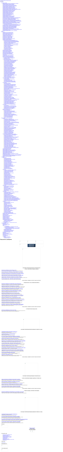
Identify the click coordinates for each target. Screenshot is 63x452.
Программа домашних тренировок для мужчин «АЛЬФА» (9, 21)
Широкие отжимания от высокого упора (8, 190)
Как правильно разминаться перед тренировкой (9, 68)
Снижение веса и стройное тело (6, 435)
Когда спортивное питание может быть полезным (9, 81)
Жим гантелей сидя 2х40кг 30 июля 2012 (8, 87)
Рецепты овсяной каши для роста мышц (8, 140)
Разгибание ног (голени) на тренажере (8, 206)
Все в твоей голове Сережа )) (7, 83)
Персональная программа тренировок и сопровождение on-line (10, 8)
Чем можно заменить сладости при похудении (9, 111)
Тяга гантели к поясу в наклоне (7, 163)
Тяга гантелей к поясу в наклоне (7, 164)
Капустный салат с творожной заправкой (8, 123)
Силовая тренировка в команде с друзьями (9, 101)
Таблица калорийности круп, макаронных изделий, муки (9, 150)
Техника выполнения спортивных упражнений (9, 72)
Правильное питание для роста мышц (7, 156)
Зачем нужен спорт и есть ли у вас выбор (8, 108)
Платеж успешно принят (5, 233)
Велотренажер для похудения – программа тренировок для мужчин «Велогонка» (12, 20)
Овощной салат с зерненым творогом (8, 133)
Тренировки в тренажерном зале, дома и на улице (8, 439)
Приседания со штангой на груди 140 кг (8, 93)
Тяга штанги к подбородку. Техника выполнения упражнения (11, 44)
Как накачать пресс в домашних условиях (7, 34)
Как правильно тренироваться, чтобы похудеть (9, 62)
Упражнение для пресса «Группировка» (8, 195)
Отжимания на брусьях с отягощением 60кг (9, 91)
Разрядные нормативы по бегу (7, 229)
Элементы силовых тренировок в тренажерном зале (10, 102)
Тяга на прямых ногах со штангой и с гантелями (9, 159)
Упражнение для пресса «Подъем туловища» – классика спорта (11, 191)
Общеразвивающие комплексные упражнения (8, 219)
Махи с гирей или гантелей (7, 221)
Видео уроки (3, 31)
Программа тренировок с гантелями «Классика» (8, 28)
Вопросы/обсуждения (5, 235)
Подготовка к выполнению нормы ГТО (7, 23)
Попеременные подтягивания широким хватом (9, 165)
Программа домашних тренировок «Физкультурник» (9, 7)
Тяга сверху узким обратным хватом (8, 161)
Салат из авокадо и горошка (7, 125)
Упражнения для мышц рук (6, 217)
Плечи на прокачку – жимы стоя (7, 95)
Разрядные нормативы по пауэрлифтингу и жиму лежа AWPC (12, 228)
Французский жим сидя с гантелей (8, 183)
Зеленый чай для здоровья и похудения (8, 115)
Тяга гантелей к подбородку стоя (8, 177)
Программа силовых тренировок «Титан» (7, 14)
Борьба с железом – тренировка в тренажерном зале (10, 89)
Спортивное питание (5, 437)
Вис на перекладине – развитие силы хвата (9, 180)
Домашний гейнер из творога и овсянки (8, 146)
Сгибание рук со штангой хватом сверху (8, 170)
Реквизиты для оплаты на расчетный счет (7, 234)
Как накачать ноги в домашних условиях (7, 36)
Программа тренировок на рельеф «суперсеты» (8, 11)
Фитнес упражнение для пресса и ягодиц (7, 215)
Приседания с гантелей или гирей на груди (9, 202)
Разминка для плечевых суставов (8, 75)
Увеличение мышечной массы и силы (7, 436)
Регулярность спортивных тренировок (7, 50)
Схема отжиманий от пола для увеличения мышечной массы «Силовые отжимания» (12, 29)
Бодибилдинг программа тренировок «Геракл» (8, 13)
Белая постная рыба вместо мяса (7, 129)
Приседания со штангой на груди (8, 205)
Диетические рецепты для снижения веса (7, 118)
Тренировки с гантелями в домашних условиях (9, 57)
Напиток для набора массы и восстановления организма (10, 143)
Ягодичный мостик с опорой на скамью (8, 212)
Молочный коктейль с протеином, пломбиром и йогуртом (10, 137)
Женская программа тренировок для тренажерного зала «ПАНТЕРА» (10, 3)
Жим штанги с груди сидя (7, 173)
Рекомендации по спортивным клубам (8, 231)
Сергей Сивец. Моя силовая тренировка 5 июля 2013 (10, 92)
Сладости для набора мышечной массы (8, 116)
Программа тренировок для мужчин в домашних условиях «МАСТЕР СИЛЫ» (12, 9)
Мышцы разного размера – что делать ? (8, 69)
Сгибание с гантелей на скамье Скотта (8, 171)
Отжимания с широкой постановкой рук (7, 39)
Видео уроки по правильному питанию (7, 109)
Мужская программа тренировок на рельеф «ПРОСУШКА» (9, 27)
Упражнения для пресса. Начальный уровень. (8, 32)
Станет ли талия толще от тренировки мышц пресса (10, 61)
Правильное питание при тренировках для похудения (10, 67)
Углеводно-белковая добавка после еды (8, 136)
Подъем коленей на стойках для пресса (8, 48)
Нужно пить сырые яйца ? (7, 110)
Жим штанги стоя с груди (7, 179)
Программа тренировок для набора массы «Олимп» (8, 6)
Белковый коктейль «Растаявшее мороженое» (9, 128)
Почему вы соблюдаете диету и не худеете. (7, 33)
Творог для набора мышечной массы (8, 117)
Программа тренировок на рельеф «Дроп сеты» (8, 12)
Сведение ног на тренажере (7, 211)
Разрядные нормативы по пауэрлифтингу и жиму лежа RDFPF (13, 227)
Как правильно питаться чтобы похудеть (8, 65)
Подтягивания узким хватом (7, 167)
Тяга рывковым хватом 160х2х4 (7, 99)
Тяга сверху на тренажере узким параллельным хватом (10, 162)
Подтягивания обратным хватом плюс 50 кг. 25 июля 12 (10, 86)
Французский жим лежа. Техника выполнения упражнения (11, 40)
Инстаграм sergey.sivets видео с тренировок (9, 97)
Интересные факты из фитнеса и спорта (7, 434)
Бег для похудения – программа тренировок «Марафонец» (9, 18)
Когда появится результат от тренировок (7, 53)
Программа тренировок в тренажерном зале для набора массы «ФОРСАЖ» (11, 25)
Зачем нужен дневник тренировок (8, 63)
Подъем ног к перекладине (7, 194)
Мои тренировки (5, 82)
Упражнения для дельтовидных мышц (7, 218)
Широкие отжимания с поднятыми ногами (9, 186)
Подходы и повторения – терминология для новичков (10, 60)
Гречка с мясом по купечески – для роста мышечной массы (10, 134)
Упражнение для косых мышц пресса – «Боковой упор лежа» (11, 200)
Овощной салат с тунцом (7, 121)
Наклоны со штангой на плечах (7, 160)
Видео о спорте (4, 104)
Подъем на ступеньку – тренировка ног (8, 210)
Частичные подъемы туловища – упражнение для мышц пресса (11, 197)
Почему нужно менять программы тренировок (8, 52)
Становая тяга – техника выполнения (8, 168)
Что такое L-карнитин (6, 78)
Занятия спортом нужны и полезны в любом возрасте (10, 106)
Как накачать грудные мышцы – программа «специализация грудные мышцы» (12, 17)
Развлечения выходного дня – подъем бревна (9, 107)
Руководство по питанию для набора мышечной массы (9, 155)
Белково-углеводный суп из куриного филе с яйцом (10, 138)
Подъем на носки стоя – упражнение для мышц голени (10, 207)
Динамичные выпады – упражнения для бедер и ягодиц (10, 222)
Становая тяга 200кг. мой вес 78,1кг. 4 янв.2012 (8, 55)
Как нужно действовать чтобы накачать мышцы (8, 56)
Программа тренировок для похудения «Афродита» (8, 16)
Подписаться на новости (5, 223)
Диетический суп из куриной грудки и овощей (9, 120)
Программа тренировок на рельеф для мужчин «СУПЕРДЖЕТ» (10, 30)
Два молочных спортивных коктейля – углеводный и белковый (11, 147)
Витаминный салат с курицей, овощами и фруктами (10, 127)
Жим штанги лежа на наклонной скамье (8, 45)
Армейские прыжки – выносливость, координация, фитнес (9, 213)
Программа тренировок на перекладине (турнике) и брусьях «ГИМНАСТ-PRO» (12, 24)
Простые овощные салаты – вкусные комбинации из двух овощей (11, 122)
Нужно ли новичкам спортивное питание (7, 51)
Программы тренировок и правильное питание (5, 0)
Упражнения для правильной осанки (7, 35)
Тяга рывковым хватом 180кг (7, 96)
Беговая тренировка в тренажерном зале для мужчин (9, 10)
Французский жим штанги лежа (7, 174)
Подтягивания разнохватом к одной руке (8, 166)
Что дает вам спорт (6, 105)
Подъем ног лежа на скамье (7, 49)
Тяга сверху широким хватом (7, 158)
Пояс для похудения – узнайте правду (8, 64)
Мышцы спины (4, 157)
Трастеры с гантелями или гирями (8, 220)
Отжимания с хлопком (5, 214)
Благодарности (4, 232)
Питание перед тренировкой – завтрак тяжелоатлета (10, 114)
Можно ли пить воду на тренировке (8, 66)
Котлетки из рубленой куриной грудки (8, 141)
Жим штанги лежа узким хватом (7, 182)
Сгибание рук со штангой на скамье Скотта (9, 184)
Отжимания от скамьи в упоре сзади (8, 181)
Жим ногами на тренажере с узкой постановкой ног (10, 42)
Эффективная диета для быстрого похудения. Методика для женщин (10, 153)
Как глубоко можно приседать (7, 59)
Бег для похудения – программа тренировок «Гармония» (9, 19)
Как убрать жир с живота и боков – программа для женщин (9, 26)
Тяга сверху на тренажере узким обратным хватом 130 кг (10, 100)
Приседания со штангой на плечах (8, 204)
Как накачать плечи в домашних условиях (7, 37)
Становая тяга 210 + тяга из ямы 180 (8, 94)
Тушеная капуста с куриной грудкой (8, 131)
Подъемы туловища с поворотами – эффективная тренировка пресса (12, 199)
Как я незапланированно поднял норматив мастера (10, 84)
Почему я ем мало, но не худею (7, 113)
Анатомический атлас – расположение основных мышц (12, 226)
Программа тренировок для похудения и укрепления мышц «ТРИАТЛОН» (11, 22)
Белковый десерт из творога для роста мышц (9, 144)
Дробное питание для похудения (7, 112)
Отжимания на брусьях (6, 172)
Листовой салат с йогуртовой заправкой (8, 132)
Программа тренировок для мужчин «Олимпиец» (8, 4)
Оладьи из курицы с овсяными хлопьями (8, 145)
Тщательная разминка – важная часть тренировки (9, 98)
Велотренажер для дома (7, 58)
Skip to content (1, 1)
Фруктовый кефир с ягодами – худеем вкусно (9, 124)
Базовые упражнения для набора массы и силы (9, 73)
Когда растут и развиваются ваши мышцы (9, 74)
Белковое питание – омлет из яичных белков (9, 142)
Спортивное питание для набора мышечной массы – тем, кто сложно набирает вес (12, 154)
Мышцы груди (4, 185)
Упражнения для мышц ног (6, 216)
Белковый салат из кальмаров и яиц (8, 135)
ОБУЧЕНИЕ (4, 236)
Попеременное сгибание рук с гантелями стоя (9, 176)
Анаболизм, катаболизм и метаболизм (8, 70)
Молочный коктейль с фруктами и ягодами (9, 130)
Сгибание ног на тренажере (7, 46)
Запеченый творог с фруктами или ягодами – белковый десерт (11, 119)
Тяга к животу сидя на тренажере (8, 47)
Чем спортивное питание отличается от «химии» (9, 80)
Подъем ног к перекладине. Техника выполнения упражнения (11, 43)
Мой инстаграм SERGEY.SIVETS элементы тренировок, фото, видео (12, 88)
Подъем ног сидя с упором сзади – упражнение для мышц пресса (11, 198)
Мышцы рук (4, 169)
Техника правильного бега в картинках (8, 230)
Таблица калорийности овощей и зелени (7, 151)
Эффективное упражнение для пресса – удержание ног (10, 196)
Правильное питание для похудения (7, 148)
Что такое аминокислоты (7, 79)
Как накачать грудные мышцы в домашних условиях (9, 38)
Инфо (3, 225)
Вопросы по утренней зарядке (7, 76)
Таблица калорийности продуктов (7, 149)
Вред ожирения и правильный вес (8, 71)
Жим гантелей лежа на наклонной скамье (9, 189)
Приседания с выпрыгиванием (7, 203)
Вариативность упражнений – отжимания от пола (9, 85)
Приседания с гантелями (7, 209)
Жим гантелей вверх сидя (7, 178)
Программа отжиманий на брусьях (7, 15)
